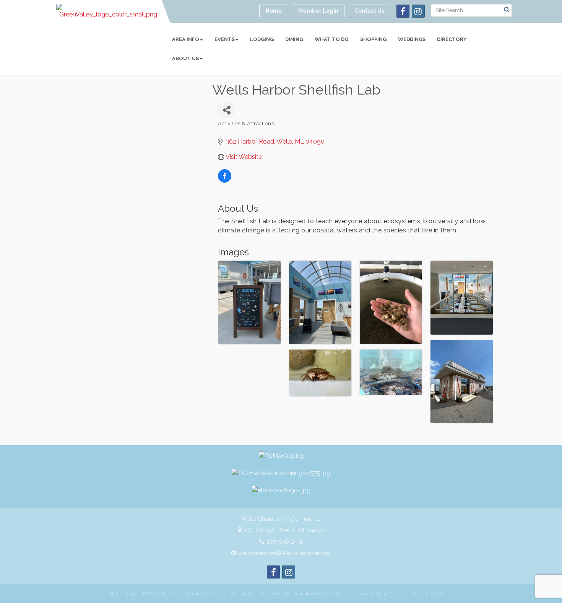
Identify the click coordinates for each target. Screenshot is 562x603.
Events (224, 39)
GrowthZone (338, 593)
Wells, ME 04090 (284, 530)
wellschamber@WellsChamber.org (284, 553)
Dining (294, 39)
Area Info (185, 39)
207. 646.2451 (284, 542)
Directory (451, 39)
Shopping (373, 39)
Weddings (412, 39)
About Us (185, 58)
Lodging (262, 39)
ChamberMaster (408, 593)
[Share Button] (226, 110)
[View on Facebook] (224, 180)
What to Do (332, 39)
